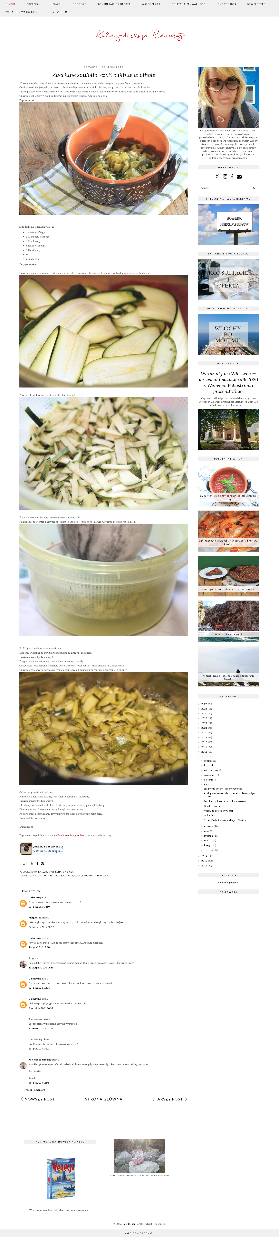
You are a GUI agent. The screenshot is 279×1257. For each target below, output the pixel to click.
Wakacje (208, 815)
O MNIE (11, 4)
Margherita (35, 917)
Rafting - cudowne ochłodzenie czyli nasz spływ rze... (229, 795)
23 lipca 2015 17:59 (39, 906)
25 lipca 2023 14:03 (39, 1048)
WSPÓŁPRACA (151, 4)
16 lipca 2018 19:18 (39, 947)
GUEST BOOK (227, 4)
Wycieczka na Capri (228, 634)
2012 (204, 865)
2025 (204, 708)
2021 (204, 727)
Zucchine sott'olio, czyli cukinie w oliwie (225, 801)
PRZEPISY (33, 4)
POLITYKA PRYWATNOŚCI (189, 4)
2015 (204, 756)
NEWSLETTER (256, 4)
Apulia (37, 875)
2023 (204, 718)
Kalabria (67, 875)
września (209, 774)
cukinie (47, 875)
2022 (204, 723)
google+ (79, 835)
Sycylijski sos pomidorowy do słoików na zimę (228, 497)
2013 (204, 860)
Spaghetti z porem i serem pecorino (223, 788)
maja (207, 831)
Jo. (30, 958)
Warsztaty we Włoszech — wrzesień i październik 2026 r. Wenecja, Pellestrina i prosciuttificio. (228, 382)
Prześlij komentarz (35, 1089)
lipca (206, 784)
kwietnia (208, 835)
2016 (204, 751)
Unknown (34, 897)
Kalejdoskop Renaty (139, 35)
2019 (204, 737)
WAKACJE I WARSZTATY (22, 12)
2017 (204, 746)
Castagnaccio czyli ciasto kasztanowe (228, 589)
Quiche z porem (212, 805)
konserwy (80, 875)
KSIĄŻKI (56, 4)
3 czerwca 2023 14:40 (40, 1028)
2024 (204, 713)
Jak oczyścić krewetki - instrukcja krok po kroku (228, 542)
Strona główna (104, 1099)
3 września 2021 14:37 (41, 1008)
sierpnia (208, 779)
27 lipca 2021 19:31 (39, 987)
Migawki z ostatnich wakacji (218, 810)
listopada (209, 765)
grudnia (208, 760)
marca (207, 840)
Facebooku (63, 835)
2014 (204, 856)
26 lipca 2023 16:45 (39, 1082)
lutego (207, 845)
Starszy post (168, 1099)
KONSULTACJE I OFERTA (114, 4)
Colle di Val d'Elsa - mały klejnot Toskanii (225, 820)
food (57, 875)
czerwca (208, 826)
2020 (204, 732)
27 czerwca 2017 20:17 (41, 926)
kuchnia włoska (99, 875)
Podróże (79, 4)
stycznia (208, 850)
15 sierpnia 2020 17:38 (41, 967)
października (211, 770)
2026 (204, 703)
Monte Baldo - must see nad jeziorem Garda (228, 677)
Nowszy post (40, 1099)
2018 (204, 742)
